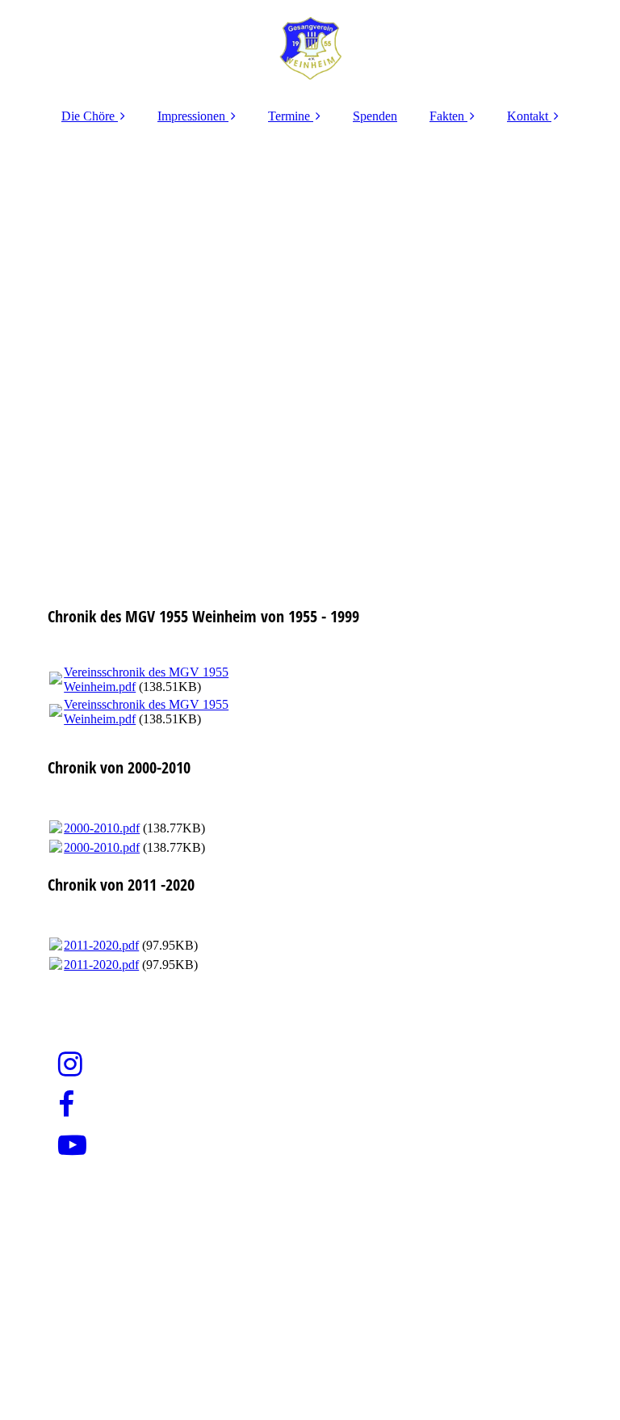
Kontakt (527, 116)
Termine (289, 116)
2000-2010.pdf (102, 828)
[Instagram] (69, 1065)
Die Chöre (88, 116)
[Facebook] (65, 1105)
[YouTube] (71, 1145)
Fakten (446, 116)
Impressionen (191, 116)
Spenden (375, 116)
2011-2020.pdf (101, 945)
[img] (310, 48)
